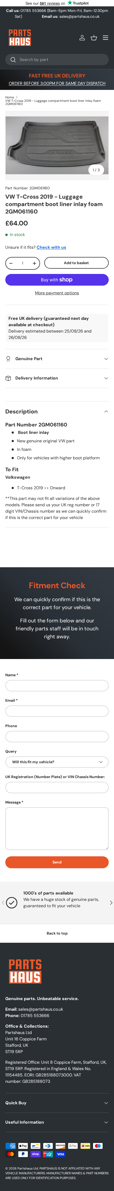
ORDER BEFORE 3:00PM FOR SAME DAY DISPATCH (57, 83)
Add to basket (76, 262)
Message (13, 802)
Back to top (57, 933)
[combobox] (57, 59)
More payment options (57, 293)
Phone (11, 725)
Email (10, 700)
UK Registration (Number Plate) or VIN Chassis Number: (55, 776)
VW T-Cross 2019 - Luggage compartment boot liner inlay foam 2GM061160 (53, 102)
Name (10, 675)
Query (11, 751)
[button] (94, 37)
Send (57, 862)
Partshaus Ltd (27, 1168)
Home (9, 97)
